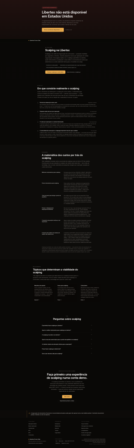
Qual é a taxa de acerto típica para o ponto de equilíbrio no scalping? (60, 339)
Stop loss (57, 428)
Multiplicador (58, 426)
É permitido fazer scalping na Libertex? (52, 325)
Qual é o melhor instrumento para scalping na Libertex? (56, 330)
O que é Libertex (84, 423)
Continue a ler (68, 29)
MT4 (29, 430)
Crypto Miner (58, 432)
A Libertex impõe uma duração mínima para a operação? (57, 344)
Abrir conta (67, 396)
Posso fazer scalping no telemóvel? (51, 349)
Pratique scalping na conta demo (55, 72)
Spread (36, 299)
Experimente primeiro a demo (67, 400)
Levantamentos (84, 430)
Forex (59, 299)
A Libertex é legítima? (85, 434)
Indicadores (57, 423)
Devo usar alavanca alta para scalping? (52, 353)
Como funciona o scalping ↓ (74, 72)
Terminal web (31, 428)
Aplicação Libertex (32, 423)
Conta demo (31, 434)
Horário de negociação (86, 432)
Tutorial (56, 430)
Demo (82, 299)
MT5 (29, 432)
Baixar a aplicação (32, 426)
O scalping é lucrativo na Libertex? (51, 335)
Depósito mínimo (84, 428)
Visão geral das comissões (87, 426)
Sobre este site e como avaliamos (35, 443)
